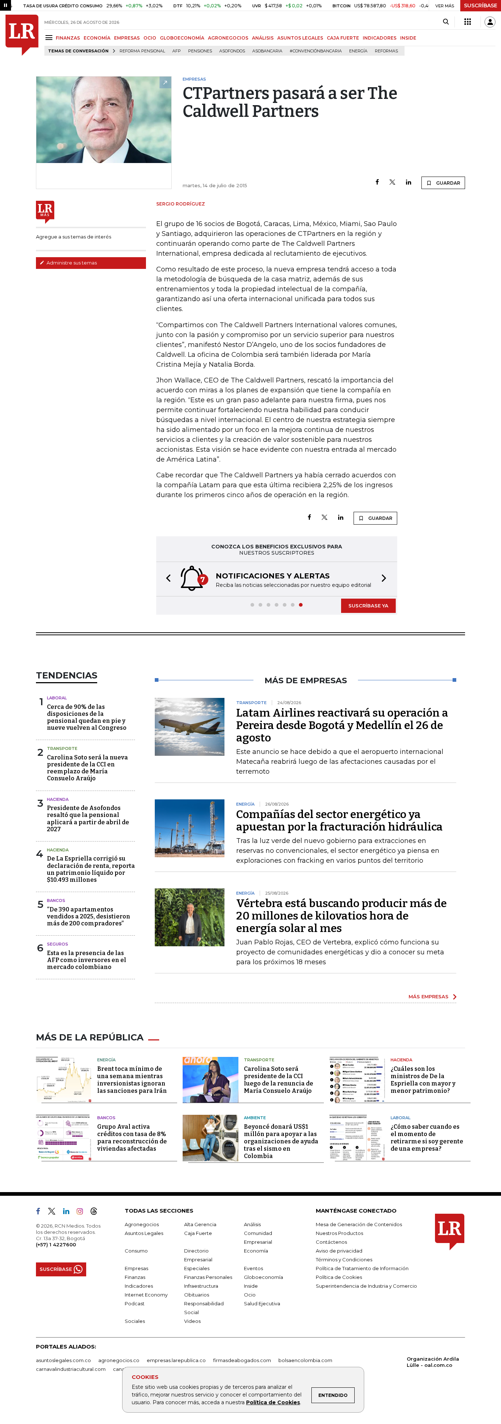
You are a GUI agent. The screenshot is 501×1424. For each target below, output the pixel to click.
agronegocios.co (118, 1360)
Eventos (253, 1268)
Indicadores (139, 1286)
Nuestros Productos (339, 1233)
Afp (176, 51)
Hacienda (58, 799)
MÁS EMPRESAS (429, 996)
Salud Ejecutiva (262, 1303)
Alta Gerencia (200, 1224)
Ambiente (255, 1117)
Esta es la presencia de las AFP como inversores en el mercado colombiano (86, 960)
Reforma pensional (142, 51)
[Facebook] (377, 182)
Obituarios (196, 1295)
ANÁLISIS (263, 38)
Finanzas (135, 1277)
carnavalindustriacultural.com (71, 1369)
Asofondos (232, 51)
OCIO (149, 38)
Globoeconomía (263, 1277)
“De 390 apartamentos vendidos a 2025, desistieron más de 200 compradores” (88, 916)
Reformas (386, 51)
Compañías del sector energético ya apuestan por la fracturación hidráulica (339, 820)
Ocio (250, 1295)
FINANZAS (68, 38)
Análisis (252, 1224)
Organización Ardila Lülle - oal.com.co (433, 1362)
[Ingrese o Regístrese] (489, 21)
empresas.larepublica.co (176, 1360)
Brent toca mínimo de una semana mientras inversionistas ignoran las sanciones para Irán (132, 1079)
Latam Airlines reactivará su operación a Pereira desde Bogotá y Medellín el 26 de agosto (342, 725)
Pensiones (200, 51)
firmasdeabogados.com (242, 1360)
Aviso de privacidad (339, 1251)
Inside (251, 1286)
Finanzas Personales (208, 1277)
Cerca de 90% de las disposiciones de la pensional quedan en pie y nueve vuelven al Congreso (87, 717)
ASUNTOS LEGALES (300, 38)
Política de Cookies (273, 1402)
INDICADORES (379, 38)
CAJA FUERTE (343, 38)
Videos (192, 1321)
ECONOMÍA (97, 38)
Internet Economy (146, 1295)
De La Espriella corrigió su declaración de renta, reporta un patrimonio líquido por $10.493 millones (91, 869)
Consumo (136, 1251)
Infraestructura (201, 1286)
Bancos (56, 900)
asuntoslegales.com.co (63, 1360)
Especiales (196, 1268)
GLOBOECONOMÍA (182, 38)
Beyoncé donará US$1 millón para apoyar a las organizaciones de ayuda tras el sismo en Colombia (281, 1141)
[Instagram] (83, 1213)
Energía (358, 51)
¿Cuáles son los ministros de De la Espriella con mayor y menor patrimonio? (423, 1079)
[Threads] (96, 1213)
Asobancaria (267, 51)
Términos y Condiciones (344, 1259)
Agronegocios (142, 1224)
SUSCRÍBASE (480, 5)
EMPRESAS (127, 38)
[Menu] (50, 37)
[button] (166, 579)
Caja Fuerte (198, 1233)
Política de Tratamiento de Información (362, 1268)
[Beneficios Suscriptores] (467, 22)
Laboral (57, 697)
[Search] (446, 22)
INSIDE (408, 38)
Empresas (136, 1268)
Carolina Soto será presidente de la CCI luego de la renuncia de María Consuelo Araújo (278, 1079)
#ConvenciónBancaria (316, 51)
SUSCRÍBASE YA (368, 606)
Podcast (135, 1303)
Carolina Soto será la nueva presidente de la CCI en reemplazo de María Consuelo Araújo (87, 768)
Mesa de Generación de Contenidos (359, 1224)
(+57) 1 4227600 (56, 1244)
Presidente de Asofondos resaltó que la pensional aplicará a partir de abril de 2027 (88, 819)
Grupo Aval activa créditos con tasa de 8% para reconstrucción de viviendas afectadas (132, 1137)
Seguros (57, 944)
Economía (256, 1251)
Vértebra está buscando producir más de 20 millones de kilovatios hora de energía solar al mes (341, 916)
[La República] (22, 35)
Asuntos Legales (144, 1233)
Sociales (135, 1321)
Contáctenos (331, 1242)
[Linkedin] (408, 182)
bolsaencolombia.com (305, 1360)
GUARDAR (447, 183)
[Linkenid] (69, 1213)
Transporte (62, 748)
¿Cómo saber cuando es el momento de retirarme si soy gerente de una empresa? (427, 1137)
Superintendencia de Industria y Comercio (366, 1286)
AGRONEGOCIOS (228, 38)
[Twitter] (392, 182)
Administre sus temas (71, 263)
